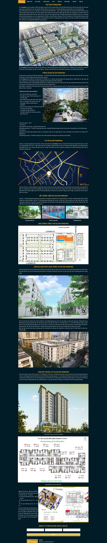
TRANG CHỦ (29, 1)
